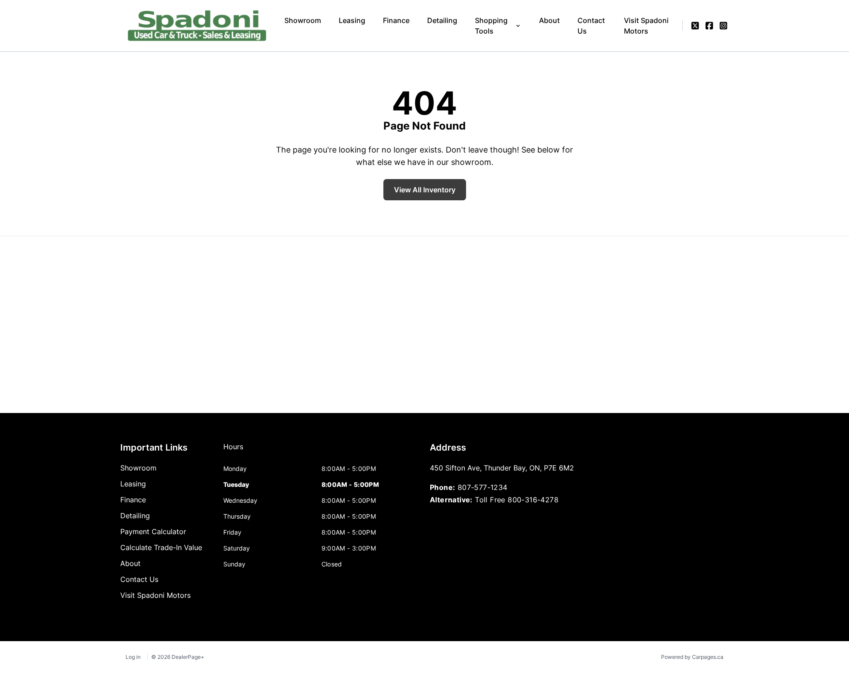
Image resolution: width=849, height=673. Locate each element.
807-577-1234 (483, 487)
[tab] (233, 451)
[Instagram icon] (723, 25)
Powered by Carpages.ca (692, 657)
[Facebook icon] (709, 25)
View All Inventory (424, 189)
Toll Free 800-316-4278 (516, 499)
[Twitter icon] (695, 25)
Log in (133, 657)
